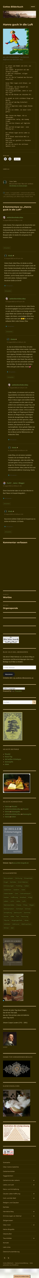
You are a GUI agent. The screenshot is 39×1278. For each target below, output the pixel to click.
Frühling (19, 886)
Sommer (27, 913)
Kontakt (6, 1243)
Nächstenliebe (9, 905)
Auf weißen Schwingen (13, 759)
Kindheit (23, 897)
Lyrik (14, 196)
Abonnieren (9, 674)
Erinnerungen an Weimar (12, 1216)
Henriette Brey (8, 1211)
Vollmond (15, 924)
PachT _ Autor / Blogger (15, 483)
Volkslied (7, 924)
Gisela (7, 192)
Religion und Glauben (11, 1202)
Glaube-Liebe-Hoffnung (11, 1194)
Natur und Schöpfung (11, 1189)
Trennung (24, 916)
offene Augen (21, 196)
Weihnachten (26, 924)
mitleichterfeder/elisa (15, 217)
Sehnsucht (18, 913)
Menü (33, 6)
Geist (23, 890)
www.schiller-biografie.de (20, 863)
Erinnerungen (9, 886)
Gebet (7, 764)
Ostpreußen (7, 1234)
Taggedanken (8, 1176)
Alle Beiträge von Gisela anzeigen (18, 185)
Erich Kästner (23, 882)
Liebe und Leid (8, 1185)
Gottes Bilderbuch (13, 6)
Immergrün (9, 762)
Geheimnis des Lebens (27, 192)
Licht (12, 901)
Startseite (6, 1162)
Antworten (7, 248)
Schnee (27, 909)
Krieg (30, 897)
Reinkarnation (9, 909)
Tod (17, 916)
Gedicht (13, 194)
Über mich (7, 1225)
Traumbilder (7, 1238)
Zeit (12, 928)
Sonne (6, 916)
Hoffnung (14, 897)
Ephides (13, 882)
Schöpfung (8, 913)
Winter (6, 928)
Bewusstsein (8, 878)
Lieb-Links (6, 1247)
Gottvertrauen (25, 893)
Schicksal (19, 909)
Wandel (7, 754)
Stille (12, 916)
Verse (31, 196)
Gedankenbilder (9, 1171)
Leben (6, 901)
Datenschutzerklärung (11, 1252)
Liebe (18, 901)
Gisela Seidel (20, 194)
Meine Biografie (8, 1229)
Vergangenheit (16, 920)
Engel (6, 882)
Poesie (27, 196)
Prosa (25, 905)
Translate (18, 691)
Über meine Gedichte (11, 1167)
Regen (31, 905)
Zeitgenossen (8, 1220)
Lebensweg (9, 196)
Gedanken (7, 890)
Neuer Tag (8, 757)
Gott (16, 893)
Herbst (6, 897)
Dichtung (7, 194)
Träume (6, 920)
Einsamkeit (28, 878)
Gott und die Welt (9, 1198)
